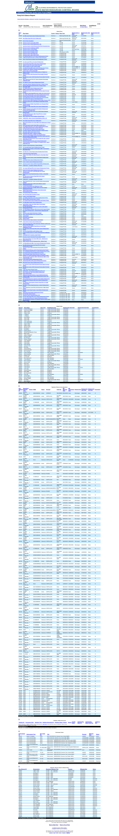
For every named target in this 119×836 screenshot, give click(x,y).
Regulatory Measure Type (26, 389)
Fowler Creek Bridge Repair (29, 196)
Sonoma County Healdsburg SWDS (31, 47)
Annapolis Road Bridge (28, 217)
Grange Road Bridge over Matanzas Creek (32, 186)
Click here (44, 724)
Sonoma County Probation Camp (30, 52)
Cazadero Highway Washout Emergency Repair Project (35, 130)
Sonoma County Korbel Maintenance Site (32, 44)
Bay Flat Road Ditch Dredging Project (31, 194)
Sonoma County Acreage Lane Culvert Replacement (34, 140)
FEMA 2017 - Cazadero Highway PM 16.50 (32, 179)
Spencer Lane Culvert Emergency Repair (32, 213)
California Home (29, 2)
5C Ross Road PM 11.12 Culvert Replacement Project (35, 297)
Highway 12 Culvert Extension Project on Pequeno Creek (36, 255)
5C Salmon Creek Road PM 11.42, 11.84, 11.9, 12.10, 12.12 (36, 93)
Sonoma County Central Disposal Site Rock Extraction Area (36, 46)
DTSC (60, 832)
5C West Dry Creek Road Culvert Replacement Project (35, 151)
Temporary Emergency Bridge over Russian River (34, 134)
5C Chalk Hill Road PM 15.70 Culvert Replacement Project (36, 94)
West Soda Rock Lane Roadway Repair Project (33, 116)
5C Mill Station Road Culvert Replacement (32, 202)
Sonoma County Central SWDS (30, 49)
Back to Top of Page (65, 824)
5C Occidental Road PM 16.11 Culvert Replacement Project (36, 251)
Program (48, 389)
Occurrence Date (29, 722)
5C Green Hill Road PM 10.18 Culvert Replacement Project (36, 168)
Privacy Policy (64, 827)
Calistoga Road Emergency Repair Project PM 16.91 (34, 57)
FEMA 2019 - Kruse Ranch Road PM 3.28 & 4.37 (34, 270)
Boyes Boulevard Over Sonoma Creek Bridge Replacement (36, 278)
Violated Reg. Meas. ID (81, 722)
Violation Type (38, 722)
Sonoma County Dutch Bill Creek (30, 53)
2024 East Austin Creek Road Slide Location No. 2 (34, 125)
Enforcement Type (31, 734)
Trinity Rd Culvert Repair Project (30, 269)
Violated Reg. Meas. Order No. (89, 722)
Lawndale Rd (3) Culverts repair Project (32, 234)
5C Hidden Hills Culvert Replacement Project (33, 88)
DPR (57, 832)
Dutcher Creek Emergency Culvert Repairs (32, 145)
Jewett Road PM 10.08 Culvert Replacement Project (34, 260)
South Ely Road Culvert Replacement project (33, 170)
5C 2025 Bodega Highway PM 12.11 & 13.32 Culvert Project (36, 209)
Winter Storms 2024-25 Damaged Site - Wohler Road (35, 241)
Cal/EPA (51, 832)
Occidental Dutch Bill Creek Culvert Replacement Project (35, 67)
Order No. (59, 389)
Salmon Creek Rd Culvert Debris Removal (32, 65)
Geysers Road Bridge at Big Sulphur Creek (32, 231)
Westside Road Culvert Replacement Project (33, 262)
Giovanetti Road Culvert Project (30, 192)
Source (69, 722)
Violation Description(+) (48, 722)
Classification (95, 307)
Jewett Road (26, 215)
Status (43, 389)
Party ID (20, 307)
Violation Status (59, 722)
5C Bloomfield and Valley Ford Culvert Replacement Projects (36, 243)
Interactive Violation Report (24, 725)
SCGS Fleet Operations (28, 40)
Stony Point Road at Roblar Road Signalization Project (35, 59)
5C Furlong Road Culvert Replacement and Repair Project (36, 200)
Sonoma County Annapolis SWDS (30, 50)
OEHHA (64, 832)
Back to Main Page (53, 824)
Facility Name (73, 722)
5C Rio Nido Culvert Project (29, 293)
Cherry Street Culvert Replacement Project (32, 161)
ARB (54, 832)
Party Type (43, 307)
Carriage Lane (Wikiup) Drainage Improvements (33, 69)
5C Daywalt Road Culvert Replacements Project (34, 147)
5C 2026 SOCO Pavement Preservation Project (33, 129)
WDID (34, 389)
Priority (65, 722)
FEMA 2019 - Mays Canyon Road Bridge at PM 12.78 (35, 118)
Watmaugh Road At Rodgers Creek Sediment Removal (35, 274)
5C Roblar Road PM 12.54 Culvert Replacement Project (35, 197)
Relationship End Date (83, 307)
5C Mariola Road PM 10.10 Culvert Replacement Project (35, 56)
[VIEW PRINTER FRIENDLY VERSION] (25, 19)
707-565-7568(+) (84, 26)
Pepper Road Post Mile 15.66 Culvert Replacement (34, 96)
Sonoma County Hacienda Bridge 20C (31, 295)
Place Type (62, 33)
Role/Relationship (51, 307)
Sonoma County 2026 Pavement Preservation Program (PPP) (37, 100)
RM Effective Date (65, 389)
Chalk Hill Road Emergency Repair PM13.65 (33, 127)
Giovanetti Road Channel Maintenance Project (33, 252)
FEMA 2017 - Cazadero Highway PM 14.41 (32, 165)
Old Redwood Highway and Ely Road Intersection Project (36, 250)
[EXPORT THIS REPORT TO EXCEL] (42, 19)
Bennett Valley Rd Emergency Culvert (31, 199)
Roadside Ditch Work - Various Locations (32, 133)
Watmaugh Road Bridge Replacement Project (33, 292)
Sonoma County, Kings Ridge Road (31, 54)
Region (57, 33)
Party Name (27, 307)
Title (48, 734)
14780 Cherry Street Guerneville (30, 70)
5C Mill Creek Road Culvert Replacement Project (34, 35)
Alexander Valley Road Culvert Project (31, 131)
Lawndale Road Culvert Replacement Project (33, 159)
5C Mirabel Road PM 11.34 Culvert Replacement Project (35, 126)
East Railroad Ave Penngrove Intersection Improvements (35, 97)
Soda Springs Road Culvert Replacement (32, 221)
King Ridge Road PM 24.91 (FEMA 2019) (32, 120)
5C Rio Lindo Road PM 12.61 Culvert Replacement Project (36, 296)
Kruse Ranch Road (27, 273)
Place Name (26, 33)
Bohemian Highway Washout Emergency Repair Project (35, 84)
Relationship (78, 389)
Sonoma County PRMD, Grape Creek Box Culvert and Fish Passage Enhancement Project (36, 136)
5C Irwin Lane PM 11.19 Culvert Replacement (33, 61)
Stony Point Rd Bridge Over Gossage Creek (33, 214)
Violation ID (21, 722)
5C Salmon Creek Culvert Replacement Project (33, 82)
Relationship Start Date (69, 307)
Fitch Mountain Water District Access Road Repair (34, 254)
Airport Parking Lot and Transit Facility (31, 66)
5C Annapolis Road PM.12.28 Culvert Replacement (34, 63)
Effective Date (91, 734)
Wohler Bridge (26, 218)
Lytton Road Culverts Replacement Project (32, 259)
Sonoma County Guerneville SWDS (31, 42)
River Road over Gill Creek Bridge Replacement (33, 272)
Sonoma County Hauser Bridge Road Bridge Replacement (36, 163)
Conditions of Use (56, 827)
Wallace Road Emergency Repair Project (32, 89)
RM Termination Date (71, 389)
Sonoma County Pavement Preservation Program (34, 236)
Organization (36, 769)
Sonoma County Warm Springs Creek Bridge (33, 219)
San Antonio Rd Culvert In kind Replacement (33, 98)
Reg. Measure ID (21, 389)
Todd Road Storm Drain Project (30, 153)
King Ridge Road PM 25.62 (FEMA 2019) (32, 38)
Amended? (97, 389)
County (53, 33)
